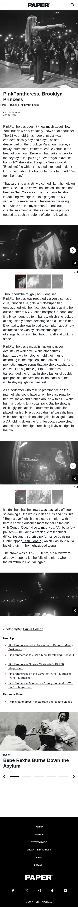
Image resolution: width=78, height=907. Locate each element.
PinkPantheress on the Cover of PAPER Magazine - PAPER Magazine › (40, 675)
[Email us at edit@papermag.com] (65, 890)
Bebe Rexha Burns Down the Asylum (36, 763)
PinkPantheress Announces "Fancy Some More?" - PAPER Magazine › (40, 685)
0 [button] (14, 776)
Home (3, 105)
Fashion (39, 827)
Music (13, 105)
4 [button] (63, 776)
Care (39, 857)
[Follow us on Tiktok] (52, 890)
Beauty (39, 834)
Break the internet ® (39, 850)
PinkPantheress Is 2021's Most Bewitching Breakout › (41, 656)
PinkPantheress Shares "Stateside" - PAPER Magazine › (36, 666)
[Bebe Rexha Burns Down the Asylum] (39, 730)
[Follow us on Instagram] (39, 890)
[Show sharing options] (75, 610)
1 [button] (26, 776)
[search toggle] (72, 5)
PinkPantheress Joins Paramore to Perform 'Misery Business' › (40, 647)
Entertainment (39, 842)
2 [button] (39, 776)
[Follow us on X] (26, 890)
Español (39, 865)
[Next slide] (73, 247)
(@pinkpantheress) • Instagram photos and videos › (41, 701)
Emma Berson (33, 629)
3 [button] (51, 776)
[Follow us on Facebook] (12, 890)
